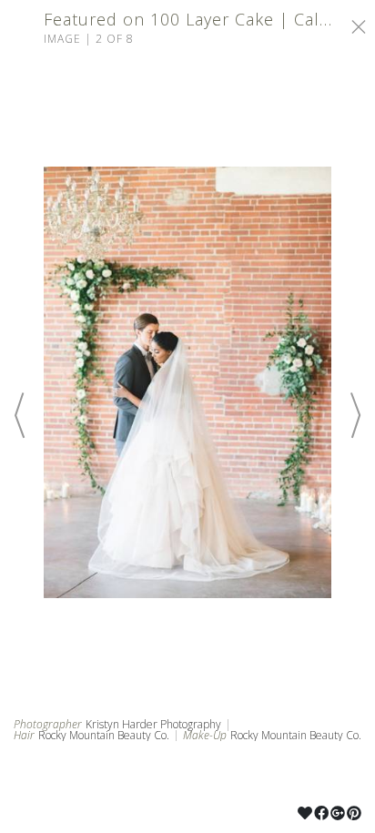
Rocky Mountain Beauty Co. (103, 735)
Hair (24, 735)
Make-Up (205, 735)
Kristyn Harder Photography (153, 724)
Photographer (48, 724)
